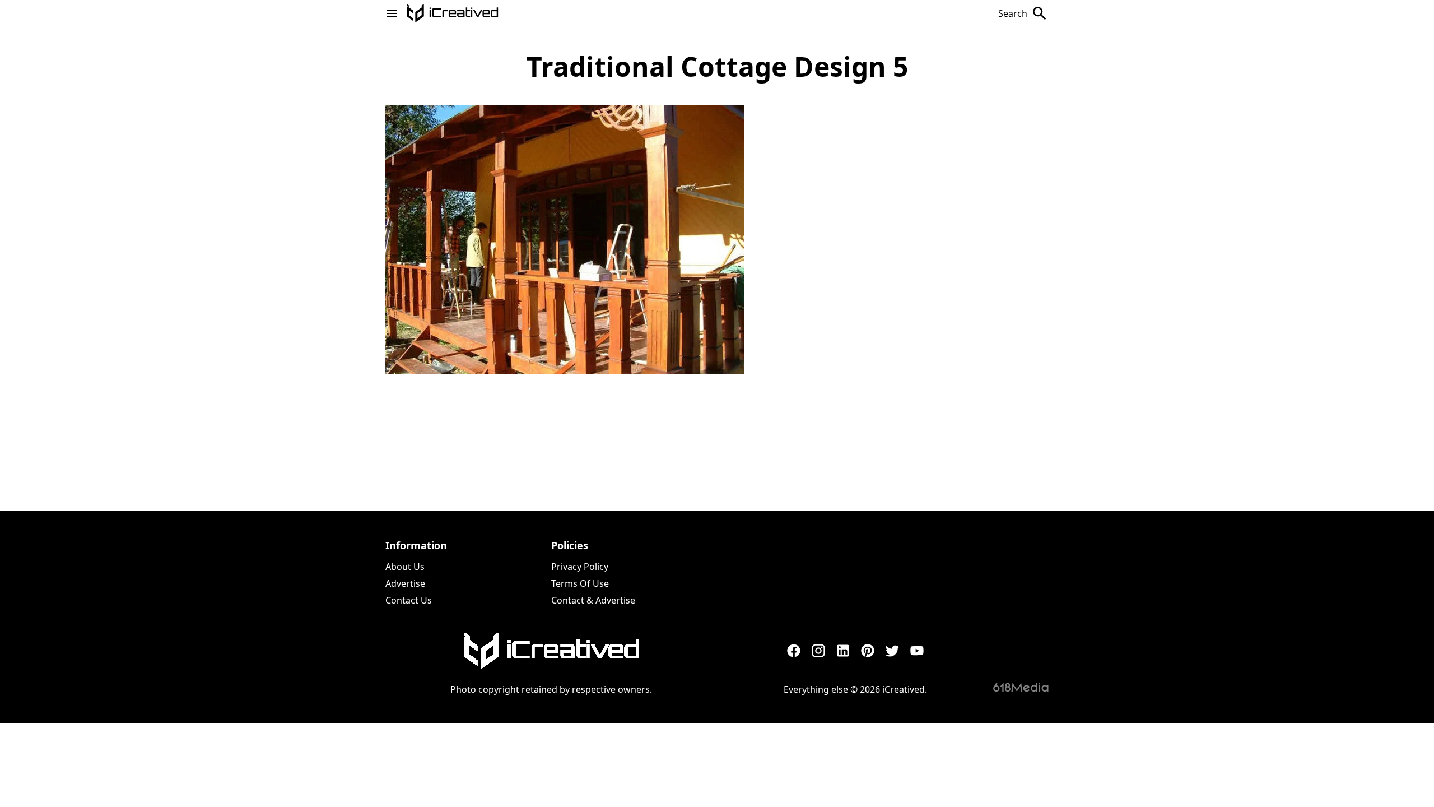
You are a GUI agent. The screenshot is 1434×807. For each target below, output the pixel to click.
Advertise (405, 583)
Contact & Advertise (593, 600)
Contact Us (408, 600)
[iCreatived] (551, 650)
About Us (405, 566)
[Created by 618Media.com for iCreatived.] (1021, 687)
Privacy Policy (579, 566)
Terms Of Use (580, 583)
